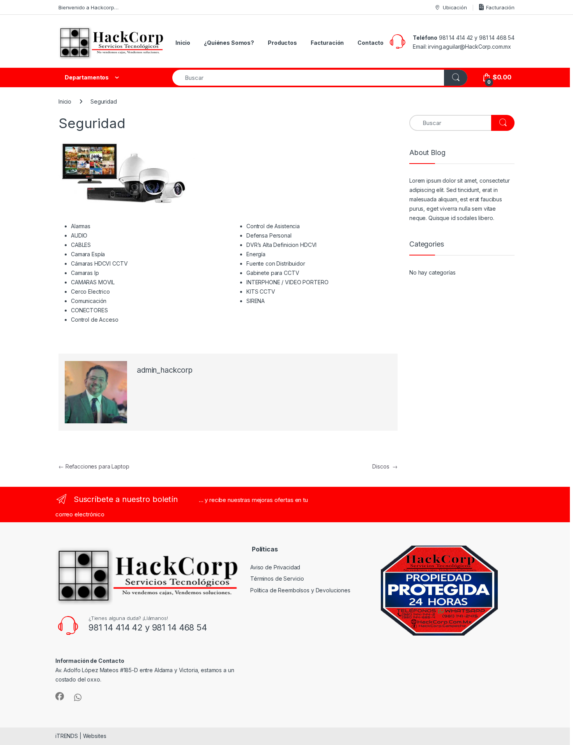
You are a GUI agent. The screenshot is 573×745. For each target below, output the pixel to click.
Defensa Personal (269, 235)
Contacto (370, 42)
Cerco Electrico (90, 291)
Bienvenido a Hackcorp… (88, 7)
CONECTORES (89, 310)
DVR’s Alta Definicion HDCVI (281, 244)
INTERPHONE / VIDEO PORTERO (287, 282)
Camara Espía (88, 254)
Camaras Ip (85, 272)
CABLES (81, 244)
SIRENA (255, 301)
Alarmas (80, 226)
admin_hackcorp (165, 370)
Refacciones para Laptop (93, 466)
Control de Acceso (94, 319)
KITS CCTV (260, 291)
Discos (385, 466)
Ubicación (455, 7)
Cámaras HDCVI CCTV (99, 263)
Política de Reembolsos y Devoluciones (300, 590)
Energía (255, 254)
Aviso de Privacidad (275, 567)
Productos (282, 42)
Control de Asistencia (273, 226)
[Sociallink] (59, 696)
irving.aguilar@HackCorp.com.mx (469, 46)
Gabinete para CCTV (272, 272)
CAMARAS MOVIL (93, 282)
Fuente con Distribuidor (275, 263)
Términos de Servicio (277, 578)
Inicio (182, 42)
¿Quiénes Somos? (229, 42)
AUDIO (79, 235)
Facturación (500, 7)
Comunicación (88, 301)
